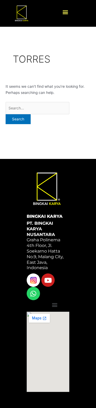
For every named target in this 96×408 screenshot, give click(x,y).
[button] (65, 12)
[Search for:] (37, 108)
